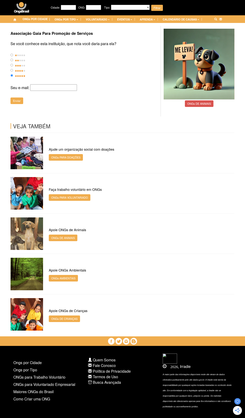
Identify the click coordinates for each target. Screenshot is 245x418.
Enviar (17, 101)
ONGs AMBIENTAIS (63, 278)
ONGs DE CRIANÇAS (64, 319)
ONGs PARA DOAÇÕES (65, 157)
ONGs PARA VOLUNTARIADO (69, 197)
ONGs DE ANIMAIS (199, 104)
